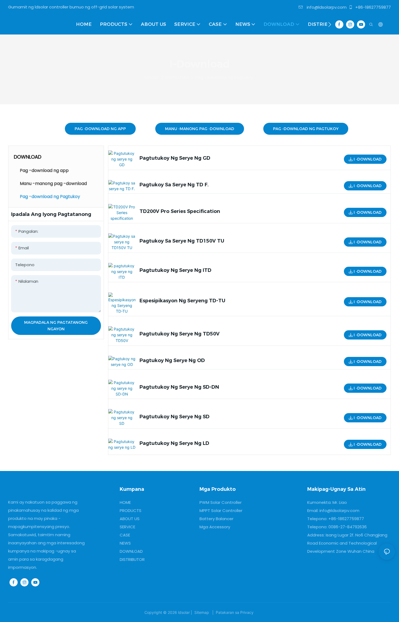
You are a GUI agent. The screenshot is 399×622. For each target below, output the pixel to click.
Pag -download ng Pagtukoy (224, 77)
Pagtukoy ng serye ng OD (172, 360)
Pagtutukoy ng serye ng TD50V (180, 334)
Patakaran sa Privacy (235, 612)
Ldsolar (152, 77)
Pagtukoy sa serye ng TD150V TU (182, 241)
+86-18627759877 (372, 7)
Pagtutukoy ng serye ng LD (174, 443)
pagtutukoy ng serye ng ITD (175, 270)
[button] (329, 24)
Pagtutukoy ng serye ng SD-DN (179, 387)
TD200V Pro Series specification (180, 211)
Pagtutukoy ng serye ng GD (175, 158)
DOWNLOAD (177, 77)
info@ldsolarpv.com (326, 7)
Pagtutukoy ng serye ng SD (175, 417)
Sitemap (201, 612)
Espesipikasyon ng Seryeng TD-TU (182, 301)
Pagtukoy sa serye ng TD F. (174, 185)
